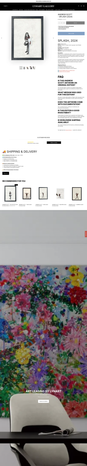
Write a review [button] (54, 142)
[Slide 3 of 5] (27, 67)
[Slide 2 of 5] (24, 67)
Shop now (6, 173)
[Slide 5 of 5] (34, 67)
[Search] (78, 6)
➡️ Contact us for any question (64, 71)
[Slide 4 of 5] (30, 67)
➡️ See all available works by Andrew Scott (66, 70)
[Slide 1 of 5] (20, 67)
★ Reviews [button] (85, 234)
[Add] (16, 202)
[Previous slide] (1, 38)
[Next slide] (53, 38)
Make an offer (71, 34)
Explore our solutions (44, 401)
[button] (24, 455)
